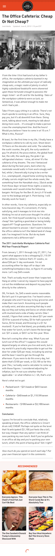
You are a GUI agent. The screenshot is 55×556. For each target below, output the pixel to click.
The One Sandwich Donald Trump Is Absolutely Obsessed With (14, 536)
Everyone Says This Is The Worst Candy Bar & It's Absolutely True (40, 500)
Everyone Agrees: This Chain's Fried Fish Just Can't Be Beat (12, 500)
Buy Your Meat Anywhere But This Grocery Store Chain (40, 536)
